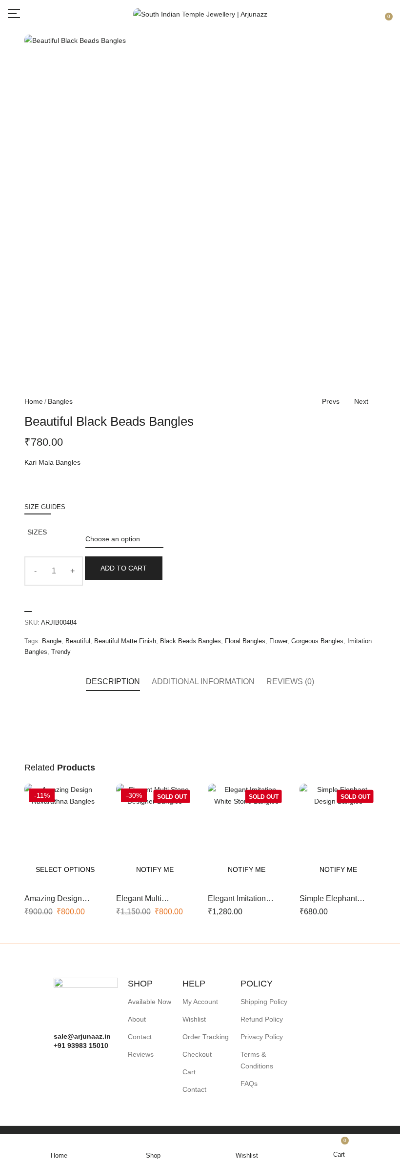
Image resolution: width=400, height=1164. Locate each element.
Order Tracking (205, 1037)
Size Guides (44, 507)
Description (113, 681)
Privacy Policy (261, 1037)
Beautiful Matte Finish (125, 641)
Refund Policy (261, 1019)
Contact (140, 1037)
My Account (200, 1002)
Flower (278, 641)
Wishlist (194, 1019)
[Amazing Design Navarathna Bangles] (62, 835)
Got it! (354, 16)
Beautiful (77, 641)
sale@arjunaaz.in (82, 1036)
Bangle (51, 641)
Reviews (141, 1054)
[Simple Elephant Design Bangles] (338, 835)
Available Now (149, 1002)
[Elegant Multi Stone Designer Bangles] (154, 835)
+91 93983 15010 (81, 1045)
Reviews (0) (290, 681)
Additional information (203, 681)
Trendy (61, 651)
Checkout (197, 1054)
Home (33, 401)
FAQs (249, 1083)
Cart (189, 1072)
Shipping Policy (263, 1002)
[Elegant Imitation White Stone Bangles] (246, 835)
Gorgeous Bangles (317, 641)
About (137, 1019)
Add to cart (123, 568)
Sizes (37, 532)
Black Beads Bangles (190, 641)
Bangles (60, 401)
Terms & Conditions (256, 1060)
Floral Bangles (245, 641)
